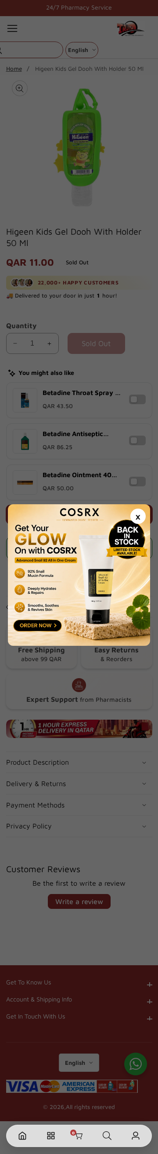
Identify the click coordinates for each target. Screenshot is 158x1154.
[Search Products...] (107, 1136)
